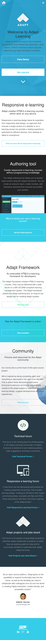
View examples (23, 333)
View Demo (23, 59)
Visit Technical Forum (22, 456)
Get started (23, 72)
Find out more (23, 304)
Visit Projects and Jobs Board (22, 555)
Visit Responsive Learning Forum (22, 507)
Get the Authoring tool (23, 232)
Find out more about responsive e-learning (23, 143)
